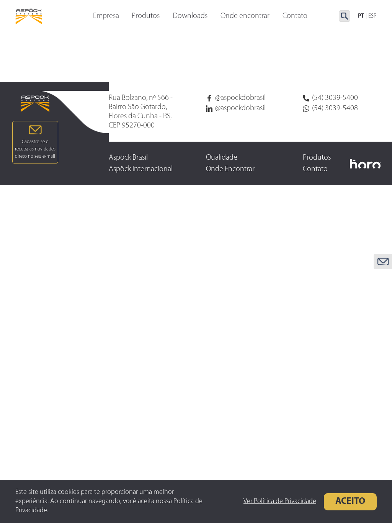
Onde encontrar (245, 16)
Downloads (190, 16)
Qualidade (221, 158)
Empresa (106, 16)
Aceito (350, 501)
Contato (295, 16)
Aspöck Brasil (128, 158)
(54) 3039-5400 (335, 98)
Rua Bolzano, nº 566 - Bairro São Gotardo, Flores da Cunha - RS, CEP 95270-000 (141, 111)
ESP (372, 16)
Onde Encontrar (230, 169)
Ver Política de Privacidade (279, 501)
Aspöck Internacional (141, 169)
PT (361, 16)
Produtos (146, 16)
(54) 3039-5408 (335, 108)
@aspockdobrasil (240, 98)
